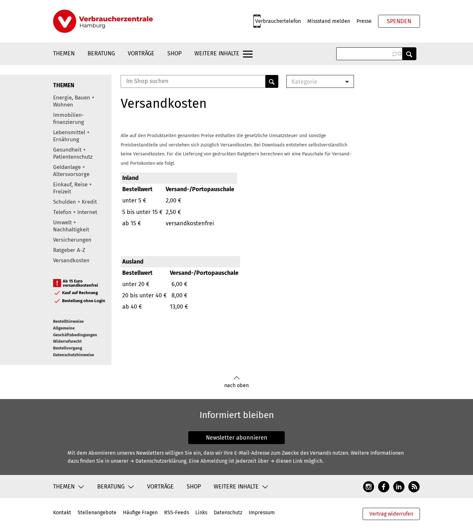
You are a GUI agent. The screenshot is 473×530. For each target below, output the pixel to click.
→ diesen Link (286, 461)
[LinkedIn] (399, 486)
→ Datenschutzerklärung (158, 461)
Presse (364, 21)
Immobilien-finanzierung (68, 119)
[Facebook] (384, 486)
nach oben (236, 385)
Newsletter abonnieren (236, 437)
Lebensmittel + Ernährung (71, 136)
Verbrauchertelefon (278, 21)
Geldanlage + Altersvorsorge (71, 171)
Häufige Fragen (140, 512)
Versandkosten (71, 260)
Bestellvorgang (67, 348)
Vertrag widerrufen (391, 514)
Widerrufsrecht (67, 341)
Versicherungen (72, 240)
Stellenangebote (97, 512)
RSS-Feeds (176, 512)
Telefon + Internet (75, 212)
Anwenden (409, 53)
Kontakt (62, 512)
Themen (64, 53)
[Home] (103, 21)
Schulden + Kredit (75, 202)
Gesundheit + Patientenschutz (72, 153)
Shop (174, 53)
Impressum (262, 512)
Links (201, 512)
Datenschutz (228, 512)
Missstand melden (328, 21)
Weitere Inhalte (216, 53)
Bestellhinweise (68, 321)
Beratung (101, 53)
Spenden (399, 21)
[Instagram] (369, 486)
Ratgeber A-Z (69, 250)
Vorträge (141, 53)
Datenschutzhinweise (73, 354)
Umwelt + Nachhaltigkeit (71, 226)
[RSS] (414, 486)
